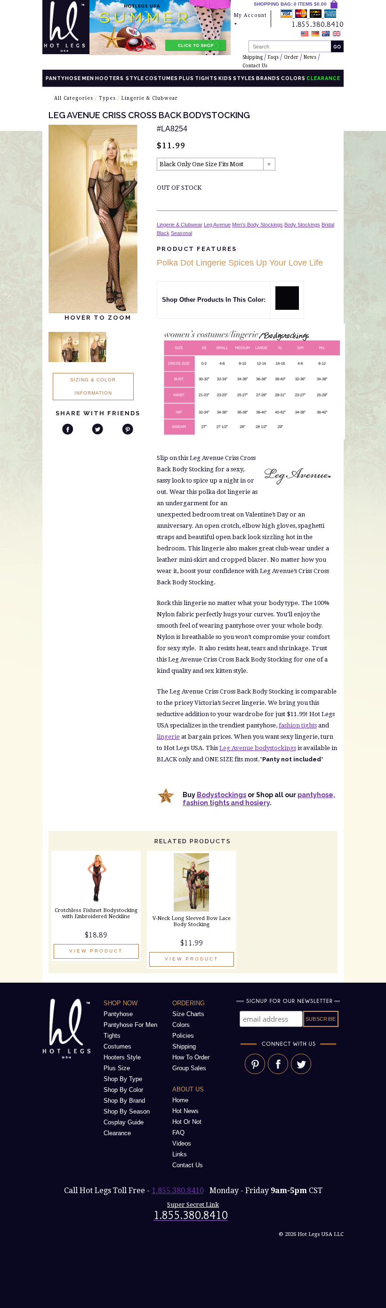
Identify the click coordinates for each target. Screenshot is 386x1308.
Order (291, 57)
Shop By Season (127, 1111)
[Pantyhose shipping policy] (308, 15)
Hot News (185, 1110)
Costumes (161, 78)
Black (163, 233)
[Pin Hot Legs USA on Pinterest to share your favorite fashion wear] (254, 1072)
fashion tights (298, 725)
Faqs (273, 57)
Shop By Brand (124, 1100)
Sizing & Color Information (93, 386)
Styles (244, 78)
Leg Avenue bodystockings (257, 747)
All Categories (73, 98)
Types (107, 98)
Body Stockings (302, 224)
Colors (293, 78)
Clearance (117, 1133)
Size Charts (188, 1013)
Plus (186, 78)
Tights (206, 78)
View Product (96, 950)
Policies (183, 1035)
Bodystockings (221, 795)
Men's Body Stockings (257, 224)
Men (88, 78)
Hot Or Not (186, 1121)
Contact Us (254, 65)
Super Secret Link (193, 1204)
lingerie (168, 736)
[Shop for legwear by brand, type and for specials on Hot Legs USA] (68, 1059)
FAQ (178, 1132)
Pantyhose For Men (130, 1024)
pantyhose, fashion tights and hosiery (259, 799)
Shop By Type (123, 1078)
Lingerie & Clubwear (149, 98)
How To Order (190, 1057)
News (310, 57)
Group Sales (189, 1068)
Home (180, 1100)
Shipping (252, 57)
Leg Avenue (217, 224)
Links (179, 1154)
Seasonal (181, 233)
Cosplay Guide (124, 1122)
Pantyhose (63, 78)
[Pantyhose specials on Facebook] (278, 1072)
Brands (268, 78)
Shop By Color (123, 1089)
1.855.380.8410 (178, 1190)
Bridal (328, 224)
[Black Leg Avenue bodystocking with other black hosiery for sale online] (287, 307)
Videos (181, 1143)
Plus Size (117, 1068)
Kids (225, 78)
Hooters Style (119, 78)
